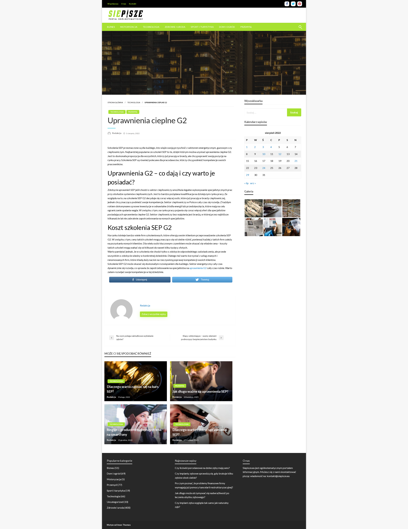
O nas (123, 4)
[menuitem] (111, 27)
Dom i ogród (227, 27)
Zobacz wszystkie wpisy (154, 314)
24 (263, 167)
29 (247, 174)
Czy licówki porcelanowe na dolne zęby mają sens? (202, 467)
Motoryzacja (128, 27)
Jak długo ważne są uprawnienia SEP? (200, 391)
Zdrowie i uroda (175, 27)
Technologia (151, 27)
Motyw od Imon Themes (119, 525)
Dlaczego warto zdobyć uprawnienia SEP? (199, 432)
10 (263, 153)
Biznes (111, 27)
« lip (246, 183)
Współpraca (112, 4)
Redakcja (117, 133)
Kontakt (132, 4)
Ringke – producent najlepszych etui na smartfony (134, 432)
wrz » (253, 183)
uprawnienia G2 (198, 267)
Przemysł (246, 27)
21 (296, 160)
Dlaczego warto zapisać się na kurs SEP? (133, 389)
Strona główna (115, 102)
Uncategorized (115, 501)
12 (279, 153)
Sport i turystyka (202, 27)
